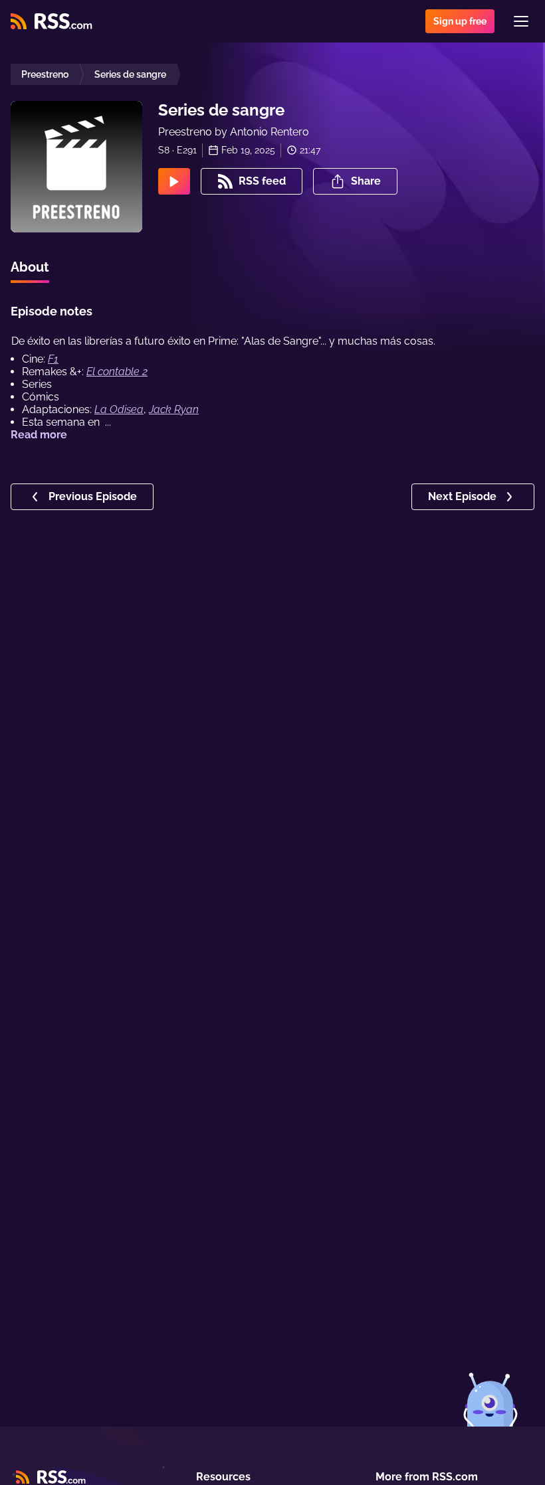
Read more (39, 434)
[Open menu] (521, 21)
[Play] (174, 181)
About (30, 267)
